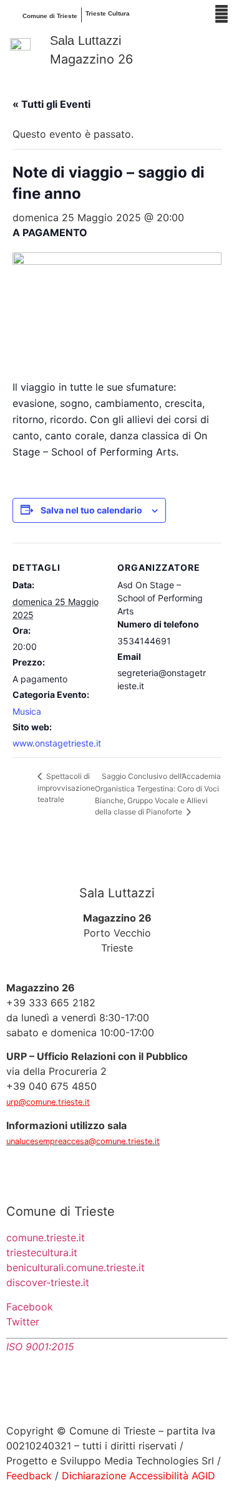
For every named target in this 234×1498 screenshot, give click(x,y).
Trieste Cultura (107, 13)
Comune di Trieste (49, 15)
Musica (26, 711)
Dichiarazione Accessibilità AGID (138, 1475)
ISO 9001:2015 (40, 1346)
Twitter (22, 1321)
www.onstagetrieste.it (56, 743)
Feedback (29, 1475)
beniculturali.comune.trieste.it (75, 1267)
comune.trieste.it (45, 1237)
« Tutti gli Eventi (51, 104)
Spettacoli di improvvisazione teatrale (66, 787)
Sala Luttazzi (85, 40)
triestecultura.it (41, 1252)
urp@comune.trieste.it (48, 1102)
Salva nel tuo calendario (91, 510)
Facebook (29, 1306)
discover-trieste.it (47, 1282)
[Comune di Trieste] (12, 14)
